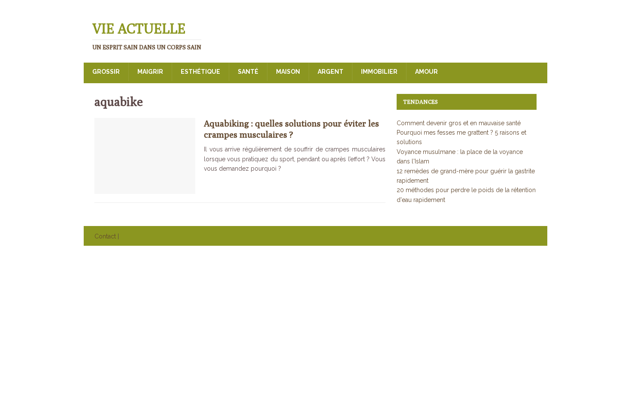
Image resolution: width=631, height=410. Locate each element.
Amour (426, 71)
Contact (105, 236)
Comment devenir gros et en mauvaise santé (459, 123)
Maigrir (150, 71)
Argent (330, 71)
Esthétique (200, 71)
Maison (288, 71)
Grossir (106, 71)
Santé (248, 71)
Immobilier (379, 71)
